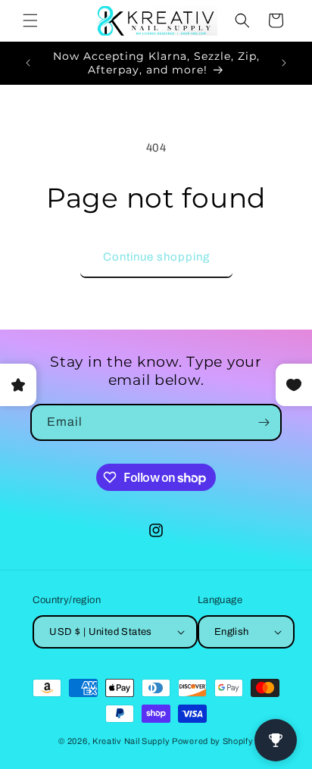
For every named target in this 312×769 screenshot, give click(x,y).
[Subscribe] (263, 422)
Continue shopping (156, 257)
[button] (30, 20)
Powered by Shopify (213, 741)
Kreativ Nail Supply (131, 741)
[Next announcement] (284, 63)
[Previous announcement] (28, 63)
